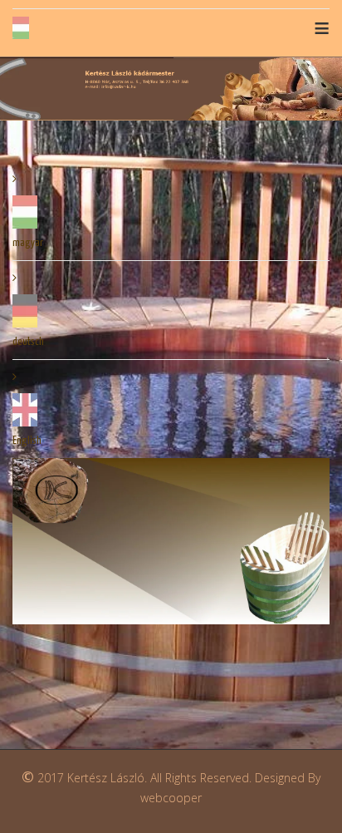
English (27, 441)
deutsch (28, 342)
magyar (27, 243)
